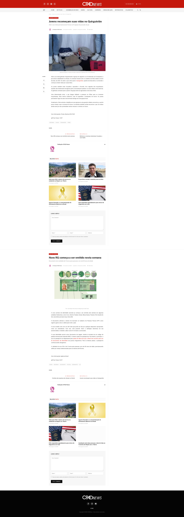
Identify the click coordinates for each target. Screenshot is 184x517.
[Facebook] (43, 80)
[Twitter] (43, 84)
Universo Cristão (53, 17)
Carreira (98, 10)
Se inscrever (130, 4)
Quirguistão (80, 80)
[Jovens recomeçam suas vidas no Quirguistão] (77, 52)
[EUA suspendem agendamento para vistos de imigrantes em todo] (92, 193)
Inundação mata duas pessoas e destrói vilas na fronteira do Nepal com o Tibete (91, 443)
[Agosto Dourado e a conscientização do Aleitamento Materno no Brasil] (62, 193)
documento (62, 364)
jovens (57, 122)
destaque (52, 122)
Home (52, 10)
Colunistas (129, 10)
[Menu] (44, 10)
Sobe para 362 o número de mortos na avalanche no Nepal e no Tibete (60, 180)
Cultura (90, 10)
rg (79, 364)
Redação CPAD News (57, 29)
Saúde (83, 10)
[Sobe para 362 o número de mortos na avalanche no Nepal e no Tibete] (62, 170)
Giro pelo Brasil (53, 254)
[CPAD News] (92, 4)
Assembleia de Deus (72, 10)
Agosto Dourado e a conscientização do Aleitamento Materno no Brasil (60, 203)
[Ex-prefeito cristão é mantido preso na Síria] (92, 170)
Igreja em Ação (108, 10)
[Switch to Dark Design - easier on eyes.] (138, 10)
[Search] (140, 10)
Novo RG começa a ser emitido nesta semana (63, 136)
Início (50, 14)
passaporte (75, 364)
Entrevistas (119, 10)
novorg (68, 364)
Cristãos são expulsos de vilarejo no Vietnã (63, 378)
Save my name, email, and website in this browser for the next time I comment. (70, 236)
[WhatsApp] (43, 91)
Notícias (59, 10)
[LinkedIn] (43, 87)
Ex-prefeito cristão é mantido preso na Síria (90, 179)
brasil (51, 364)
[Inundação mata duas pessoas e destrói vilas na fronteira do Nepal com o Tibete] (92, 433)
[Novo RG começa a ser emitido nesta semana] (77, 288)
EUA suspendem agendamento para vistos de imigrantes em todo (91, 203)
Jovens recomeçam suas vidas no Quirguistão (92, 378)
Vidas (69, 122)
